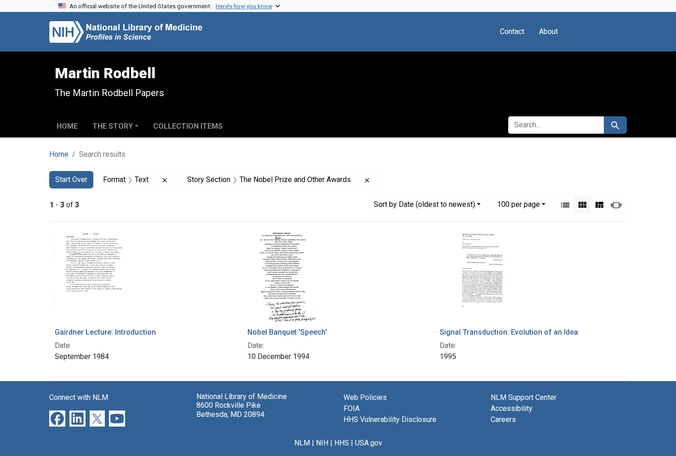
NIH (322, 443)
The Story (112, 126)
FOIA (352, 408)
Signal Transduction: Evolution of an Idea (509, 332)
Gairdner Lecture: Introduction (105, 332)
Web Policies (365, 397)
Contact (512, 31)
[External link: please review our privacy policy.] (57, 418)
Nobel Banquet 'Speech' (287, 332)
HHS (341, 443)
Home (67, 126)
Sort (424, 204)
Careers (503, 419)
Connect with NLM (78, 397)
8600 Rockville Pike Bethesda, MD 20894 (230, 409)
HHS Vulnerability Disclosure (390, 419)
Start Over (71, 179)
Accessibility (512, 408)
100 (518, 204)
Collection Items (188, 126)
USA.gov (368, 443)
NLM (302, 443)
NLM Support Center (523, 397)
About (548, 31)
